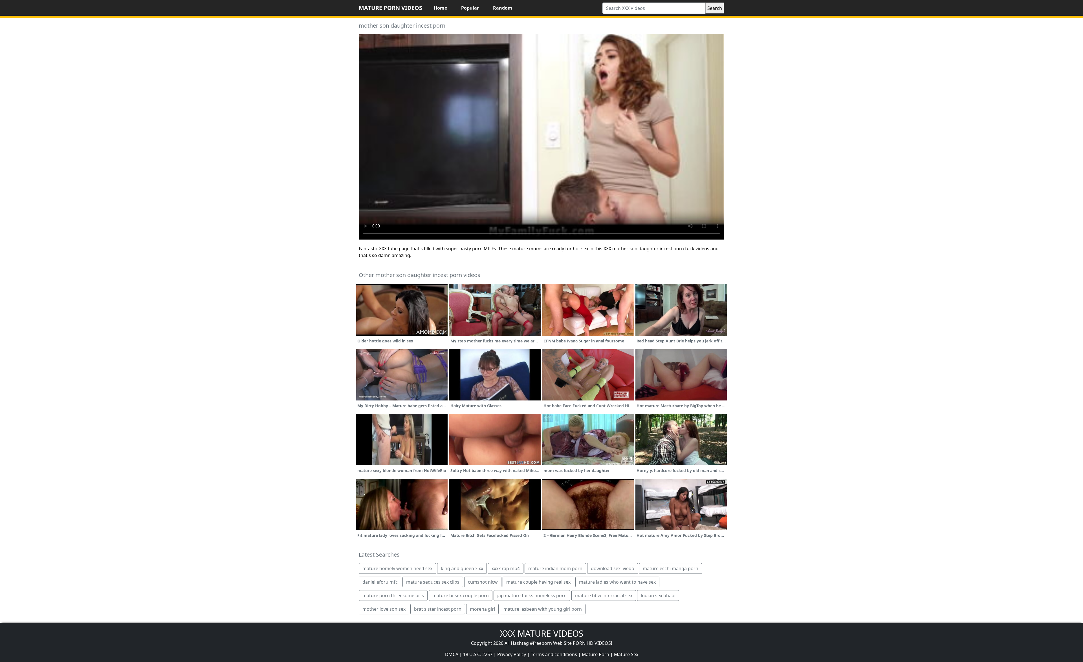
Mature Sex (626, 654)
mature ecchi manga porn (670, 568)
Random (502, 8)
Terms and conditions (554, 654)
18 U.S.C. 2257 (477, 654)
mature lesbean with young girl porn (542, 609)
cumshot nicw (483, 582)
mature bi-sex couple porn (460, 595)
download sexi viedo (612, 568)
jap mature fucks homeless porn (532, 595)
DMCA (451, 654)
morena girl (482, 609)
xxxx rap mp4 (506, 568)
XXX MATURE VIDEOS (541, 633)
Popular (470, 8)
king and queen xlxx (462, 568)
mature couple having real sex (538, 582)
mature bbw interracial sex (603, 595)
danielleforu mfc (380, 582)
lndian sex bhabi (658, 595)
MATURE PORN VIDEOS (390, 8)
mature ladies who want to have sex (617, 582)
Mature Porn (595, 654)
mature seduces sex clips (432, 582)
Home (440, 8)
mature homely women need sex (397, 568)
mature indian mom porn (555, 568)
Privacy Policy (511, 654)
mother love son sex (384, 609)
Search (714, 8)
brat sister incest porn (437, 609)
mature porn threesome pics (393, 595)
